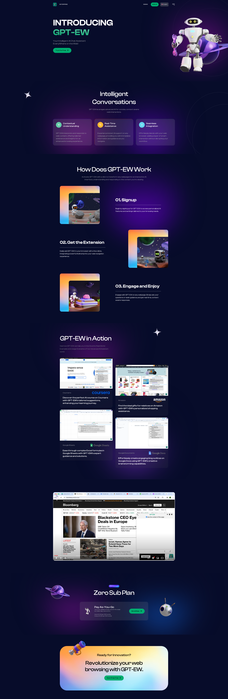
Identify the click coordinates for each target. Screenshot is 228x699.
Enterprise (63, 4)
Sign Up (154, 4)
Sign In (145, 4)
